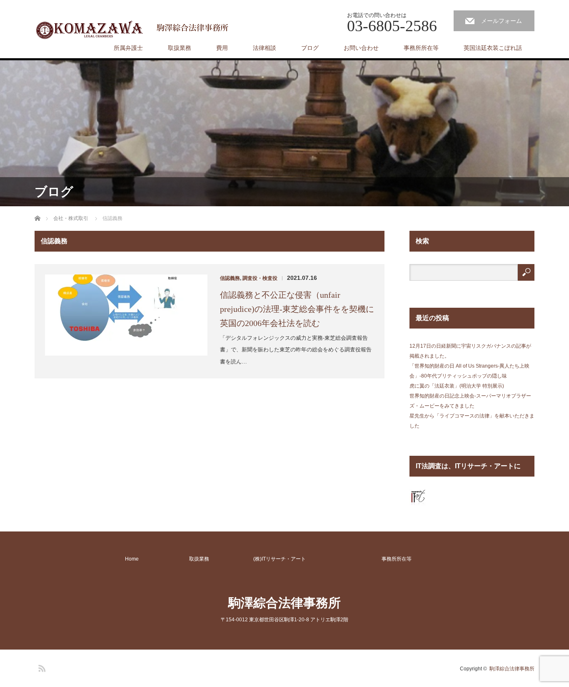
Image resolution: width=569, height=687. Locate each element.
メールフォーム (501, 20)
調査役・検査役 (259, 278)
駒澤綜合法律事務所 (284, 603)
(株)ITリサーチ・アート (279, 558)
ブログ (310, 47)
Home (132, 558)
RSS (41, 667)
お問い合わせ (361, 47)
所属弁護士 (128, 47)
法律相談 (264, 47)
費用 (222, 47)
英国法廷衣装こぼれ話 (493, 47)
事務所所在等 (421, 47)
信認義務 (230, 278)
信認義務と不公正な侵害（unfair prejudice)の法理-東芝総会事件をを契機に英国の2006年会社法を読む (297, 309)
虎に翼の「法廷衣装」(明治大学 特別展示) (456, 386)
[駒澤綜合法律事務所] (133, 29)
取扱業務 (179, 47)
